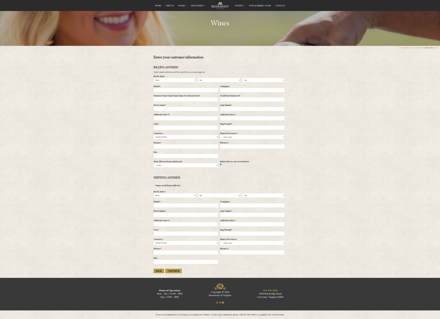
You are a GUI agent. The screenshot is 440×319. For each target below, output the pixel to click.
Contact (280, 5)
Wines (181, 5)
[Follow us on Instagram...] (217, 302)
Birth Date (159, 76)
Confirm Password (229, 95)
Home (158, 5)
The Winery (197, 5)
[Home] (220, 7)
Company (225, 86)
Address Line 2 (228, 114)
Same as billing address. (168, 185)
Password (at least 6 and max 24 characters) (176, 95)
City (156, 124)
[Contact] (223, 302)
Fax (155, 152)
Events (239, 5)
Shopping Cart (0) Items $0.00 (412, 48)
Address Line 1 (161, 114)
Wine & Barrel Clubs (260, 5)
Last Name (225, 105)
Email (157, 86)
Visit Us (170, 5)
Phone (157, 142)
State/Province (228, 133)
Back (159, 271)
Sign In (436, 48)
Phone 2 (224, 142)
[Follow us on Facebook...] (220, 302)
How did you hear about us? (168, 161)
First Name (159, 105)
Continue (173, 271)
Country (158, 133)
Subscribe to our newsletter (234, 161)
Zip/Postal (225, 124)
